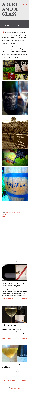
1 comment (9, 338)
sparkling (4, 214)
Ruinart (19, 212)
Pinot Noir (13, 212)
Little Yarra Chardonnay (10, 325)
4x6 (17, 390)
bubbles (8, 212)
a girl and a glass (10, 9)
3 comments (9, 298)
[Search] (23, 2)
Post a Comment (10, 380)
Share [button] (3, 216)
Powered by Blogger (15, 388)
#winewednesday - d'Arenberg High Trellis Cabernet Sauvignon (13, 284)
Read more (24, 298)
